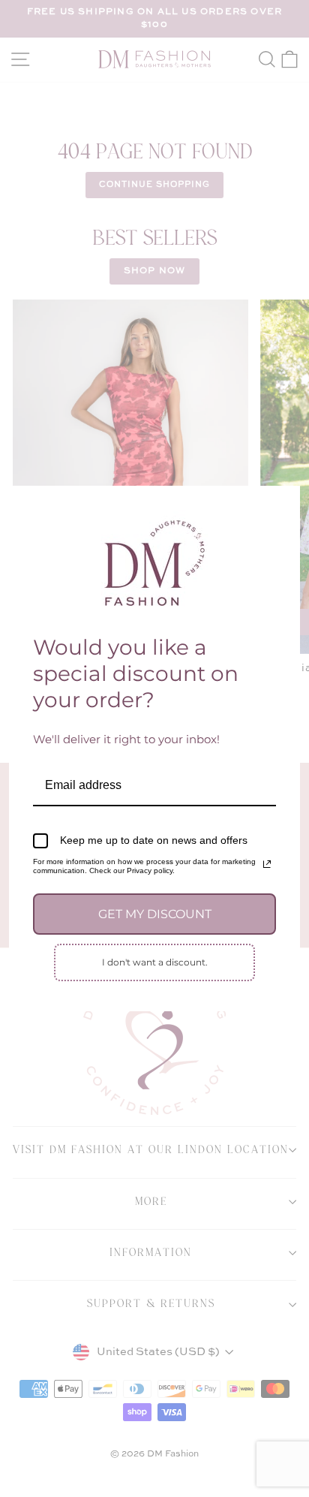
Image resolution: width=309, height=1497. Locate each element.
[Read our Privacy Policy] (267, 864)
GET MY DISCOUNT (155, 914)
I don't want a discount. (155, 962)
